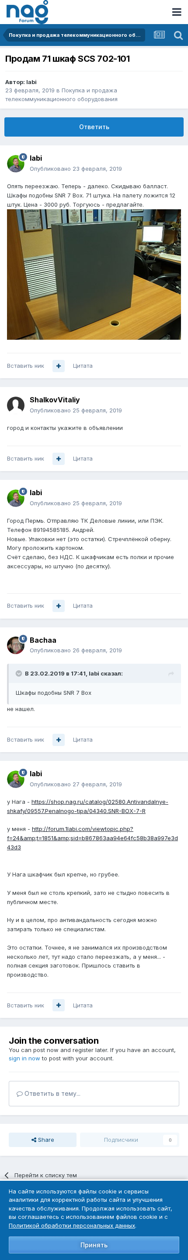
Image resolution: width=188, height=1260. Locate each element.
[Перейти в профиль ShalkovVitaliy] (15, 405)
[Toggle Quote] (20, 673)
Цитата (83, 365)
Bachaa (43, 640)
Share (45, 1139)
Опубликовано (76, 168)
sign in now (24, 1058)
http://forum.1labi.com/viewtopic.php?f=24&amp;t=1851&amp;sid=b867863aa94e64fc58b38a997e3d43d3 (92, 838)
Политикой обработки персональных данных (72, 1225)
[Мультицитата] (58, 366)
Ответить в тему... (51, 1093)
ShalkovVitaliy (55, 399)
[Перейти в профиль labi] (15, 163)
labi (31, 81)
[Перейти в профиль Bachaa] (15, 645)
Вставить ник (25, 365)
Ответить (94, 126)
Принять (94, 1245)
